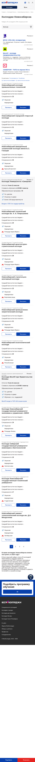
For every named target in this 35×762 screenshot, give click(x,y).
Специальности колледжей (9, 607)
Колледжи (9, 7)
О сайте (4, 623)
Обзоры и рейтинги (7, 629)
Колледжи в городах (7, 610)
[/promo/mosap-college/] (17, 387)
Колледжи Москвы (7, 616)
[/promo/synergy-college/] (17, 192)
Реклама (29, 35)
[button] (29, 2)
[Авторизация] (32, 2)
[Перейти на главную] (10, 2)
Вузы (25, 7)
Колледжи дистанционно (8, 613)
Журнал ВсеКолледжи (8, 626)
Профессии (5, 631)
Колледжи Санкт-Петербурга (10, 619)
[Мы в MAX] (25, 2)
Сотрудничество (6, 634)
